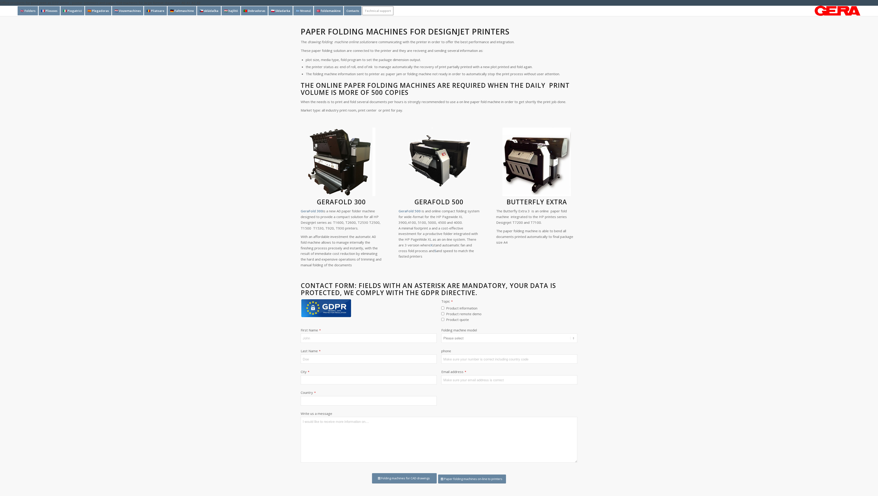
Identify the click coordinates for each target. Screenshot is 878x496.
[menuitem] (28, 11)
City (305, 372)
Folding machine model (459, 330)
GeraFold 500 (438, 201)
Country (308, 392)
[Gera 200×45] (837, 11)
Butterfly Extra (536, 201)
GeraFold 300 (341, 201)
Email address (453, 372)
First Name (311, 330)
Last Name (311, 351)
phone (446, 351)
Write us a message (316, 413)
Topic (447, 301)
